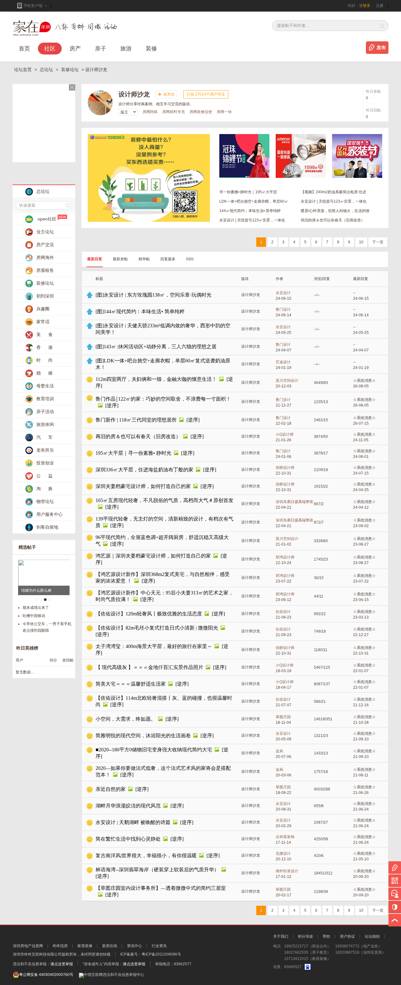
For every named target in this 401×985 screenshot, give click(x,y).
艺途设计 (283, 362)
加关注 (168, 94)
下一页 (377, 242)
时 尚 (44, 360)
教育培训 (45, 398)
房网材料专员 (173, 112)
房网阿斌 (150, 112)
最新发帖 (120, 259)
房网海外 (45, 257)
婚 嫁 (44, 373)
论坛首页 (23, 69)
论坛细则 (372, 936)
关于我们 (280, 936)
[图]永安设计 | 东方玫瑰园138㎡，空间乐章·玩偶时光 (153, 295)
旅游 (126, 48)
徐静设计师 (285, 467)
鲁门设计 (283, 309)
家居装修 (84, 946)
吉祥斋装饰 (285, 837)
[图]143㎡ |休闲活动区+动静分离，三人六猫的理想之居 (156, 346)
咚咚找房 (60, 946)
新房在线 (109, 946)
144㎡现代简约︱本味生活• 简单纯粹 (250, 211)
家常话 (42, 321)
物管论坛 (45, 501)
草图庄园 (283, 717)
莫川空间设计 (287, 380)
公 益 (44, 475)
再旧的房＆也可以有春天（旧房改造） (333, 220)
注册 (379, 5)
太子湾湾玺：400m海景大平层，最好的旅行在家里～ (154, 646)
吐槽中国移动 (34, 616)
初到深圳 (45, 295)
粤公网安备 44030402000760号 (46, 974)
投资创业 (45, 462)
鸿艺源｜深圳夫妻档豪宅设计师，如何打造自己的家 (153, 555)
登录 (366, 5)
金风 (279, 751)
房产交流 (45, 244)
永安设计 (283, 293)
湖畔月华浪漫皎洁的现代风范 (128, 805)
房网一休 (224, 112)
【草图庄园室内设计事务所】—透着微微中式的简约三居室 (161, 888)
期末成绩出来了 (36, 607)
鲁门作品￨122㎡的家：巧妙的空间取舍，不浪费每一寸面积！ (163, 399)
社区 (49, 48)
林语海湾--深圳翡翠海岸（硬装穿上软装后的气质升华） (157, 869)
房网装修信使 (201, 112)
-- (354, 293)
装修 (151, 48)
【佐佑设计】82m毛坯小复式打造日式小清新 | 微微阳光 (157, 627)
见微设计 (283, 853)
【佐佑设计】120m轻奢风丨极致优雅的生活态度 (149, 613)
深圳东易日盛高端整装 (294, 502)
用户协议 (347, 936)
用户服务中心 (49, 514)
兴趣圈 (42, 308)
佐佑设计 (283, 611)
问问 (190, 259)
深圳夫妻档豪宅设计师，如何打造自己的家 (143, 486)
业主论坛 (45, 231)
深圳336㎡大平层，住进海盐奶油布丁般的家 (144, 469)
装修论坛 (70, 69)
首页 (24, 48)
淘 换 (44, 488)
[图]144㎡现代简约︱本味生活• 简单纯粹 (140, 311)
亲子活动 (45, 411)
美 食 (44, 334)
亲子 (100, 48)
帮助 (326, 936)
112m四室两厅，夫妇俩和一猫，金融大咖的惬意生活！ (156, 379)
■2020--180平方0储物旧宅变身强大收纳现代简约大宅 (154, 749)
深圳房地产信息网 (28, 946)
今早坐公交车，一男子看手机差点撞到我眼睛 (47, 627)
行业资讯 (159, 946)
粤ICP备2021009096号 (161, 954)
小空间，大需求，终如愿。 (126, 719)
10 (361, 242)
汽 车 (44, 437)
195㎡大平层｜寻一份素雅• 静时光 (133, 453)
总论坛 (47, 69)
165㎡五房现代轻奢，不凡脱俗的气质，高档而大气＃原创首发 (164, 500)
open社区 (47, 218)
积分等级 (305, 936)
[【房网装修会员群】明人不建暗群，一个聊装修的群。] (149, 136)
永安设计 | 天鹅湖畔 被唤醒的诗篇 (133, 822)
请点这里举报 (61, 964)
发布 (381, 47)
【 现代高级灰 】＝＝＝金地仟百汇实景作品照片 (149, 667)
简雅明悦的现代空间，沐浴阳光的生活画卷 (143, 735)
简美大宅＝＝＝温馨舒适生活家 (131, 684)
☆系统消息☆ (364, 380)
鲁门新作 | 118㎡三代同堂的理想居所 (136, 420)
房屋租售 (45, 270)
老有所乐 (45, 450)
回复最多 (167, 259)
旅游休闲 (45, 424)
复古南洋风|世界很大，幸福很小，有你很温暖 (146, 855)
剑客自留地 (47, 527)
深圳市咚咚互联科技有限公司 (37, 954)
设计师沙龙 (250, 295)
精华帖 (144, 259)
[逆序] (111, 405)
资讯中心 (134, 946)
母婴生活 (45, 385)
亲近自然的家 (111, 789)
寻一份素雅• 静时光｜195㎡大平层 (248, 192)
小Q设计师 (285, 434)
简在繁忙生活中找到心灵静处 (128, 839)
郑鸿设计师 (285, 557)
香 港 (44, 347)
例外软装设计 (287, 871)
